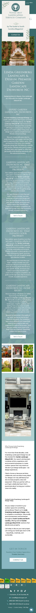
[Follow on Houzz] (11, 591)
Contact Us (18, 560)
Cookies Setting (18, 607)
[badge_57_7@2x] (28, 582)
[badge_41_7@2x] (7, 588)
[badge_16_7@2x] (18, 585)
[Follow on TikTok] (25, 591)
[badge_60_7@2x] (23, 582)
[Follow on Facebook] (14, 591)
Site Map (26, 607)
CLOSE (27, 3)
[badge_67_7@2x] (12, 582)
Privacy (10, 607)
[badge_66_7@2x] (7, 582)
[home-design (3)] (18, 436)
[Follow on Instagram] (21, 591)
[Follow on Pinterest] (18, 591)
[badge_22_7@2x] (12, 585)
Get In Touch (18, 216)
